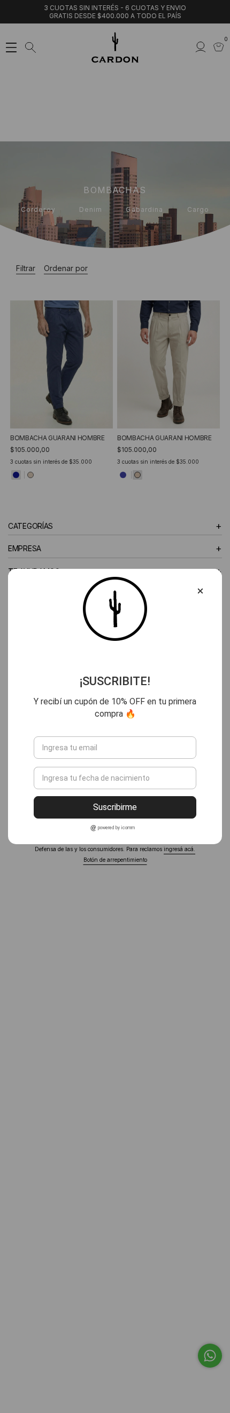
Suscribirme (115, 807)
